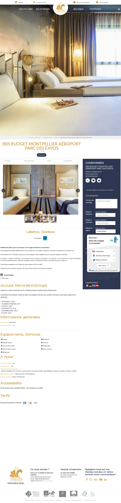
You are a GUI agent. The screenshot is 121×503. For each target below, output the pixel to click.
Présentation (29, 161)
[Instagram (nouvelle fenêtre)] (91, 479)
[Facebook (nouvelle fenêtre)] (87, 479)
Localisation (67, 161)
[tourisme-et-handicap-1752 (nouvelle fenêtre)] (62, 493)
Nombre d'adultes (89, 213)
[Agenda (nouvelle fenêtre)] (16, 2)
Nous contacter (48, 481)
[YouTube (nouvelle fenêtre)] (100, 479)
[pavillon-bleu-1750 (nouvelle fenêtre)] (73, 493)
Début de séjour (89, 229)
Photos (8, 161)
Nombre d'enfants (89, 221)
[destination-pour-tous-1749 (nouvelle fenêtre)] (49, 493)
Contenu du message (90, 201)
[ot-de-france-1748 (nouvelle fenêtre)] (32, 493)
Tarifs (49, 161)
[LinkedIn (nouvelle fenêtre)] (105, 479)
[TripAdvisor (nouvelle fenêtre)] (96, 479)
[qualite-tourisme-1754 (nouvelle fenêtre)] (88, 493)
